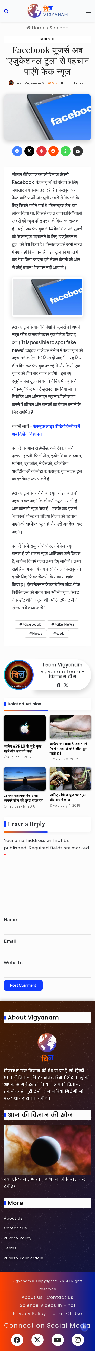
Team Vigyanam (28, 83)
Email (10, 941)
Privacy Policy (18, 1238)
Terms (10, 1248)
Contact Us (15, 1228)
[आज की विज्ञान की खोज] (47, 1150)
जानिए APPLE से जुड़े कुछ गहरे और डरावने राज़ (22, 748)
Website (13, 962)
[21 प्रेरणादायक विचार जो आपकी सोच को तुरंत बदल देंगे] (25, 779)
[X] (66, 685)
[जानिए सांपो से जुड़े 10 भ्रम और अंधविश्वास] (70, 778)
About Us (13, 1218)
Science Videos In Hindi (47, 1305)
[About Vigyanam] (47, 1047)
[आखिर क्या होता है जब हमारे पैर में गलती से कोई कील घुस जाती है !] (70, 727)
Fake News (64, 624)
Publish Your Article (23, 1258)
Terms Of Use (66, 1313)
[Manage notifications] (84, 1327)
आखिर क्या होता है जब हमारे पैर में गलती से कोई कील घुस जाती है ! (68, 748)
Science (59, 28)
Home (38, 28)
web (60, 633)
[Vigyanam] (47, 11)
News (37, 633)
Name (10, 919)
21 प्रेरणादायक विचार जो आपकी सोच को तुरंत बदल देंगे (23, 798)
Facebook (32, 624)
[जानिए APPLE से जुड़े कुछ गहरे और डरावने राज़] (25, 728)
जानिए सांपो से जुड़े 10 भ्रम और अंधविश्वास (68, 797)
